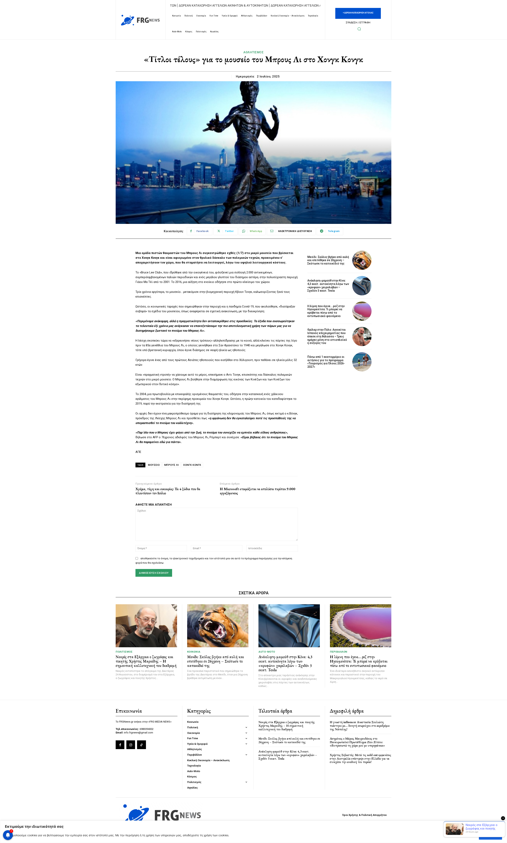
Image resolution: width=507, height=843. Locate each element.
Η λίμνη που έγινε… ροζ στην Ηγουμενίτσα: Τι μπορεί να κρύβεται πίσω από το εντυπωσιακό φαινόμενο (326, 311)
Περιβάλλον (338, 651)
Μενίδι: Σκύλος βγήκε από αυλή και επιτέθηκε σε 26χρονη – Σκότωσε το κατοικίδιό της (328, 260)
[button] (359, 28)
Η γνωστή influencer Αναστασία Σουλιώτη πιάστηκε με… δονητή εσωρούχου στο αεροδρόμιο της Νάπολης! (360, 725)
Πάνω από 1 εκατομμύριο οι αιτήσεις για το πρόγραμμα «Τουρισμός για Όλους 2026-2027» (326, 361)
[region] (253, 832)
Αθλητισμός (253, 52)
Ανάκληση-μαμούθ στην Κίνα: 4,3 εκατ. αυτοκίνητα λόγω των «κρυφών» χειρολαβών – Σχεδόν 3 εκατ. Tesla (328, 285)
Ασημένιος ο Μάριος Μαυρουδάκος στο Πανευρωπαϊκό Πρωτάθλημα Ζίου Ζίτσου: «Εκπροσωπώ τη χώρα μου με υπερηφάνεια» (357, 742)
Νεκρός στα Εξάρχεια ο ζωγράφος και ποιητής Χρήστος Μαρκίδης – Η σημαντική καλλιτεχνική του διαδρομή (146, 661)
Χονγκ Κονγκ (192, 464)
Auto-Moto (266, 651)
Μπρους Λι (171, 464)
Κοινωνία (193, 651)
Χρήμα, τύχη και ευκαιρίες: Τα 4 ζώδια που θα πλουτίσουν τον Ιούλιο (167, 491)
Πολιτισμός (124, 651)
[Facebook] (120, 744)
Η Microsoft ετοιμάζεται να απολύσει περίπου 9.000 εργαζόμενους (257, 491)
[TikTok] (141, 744)
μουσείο (154, 464)
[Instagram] (130, 744)
